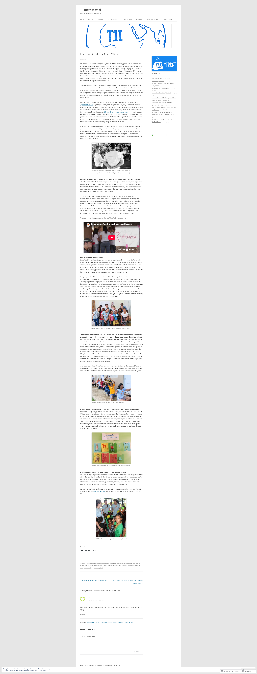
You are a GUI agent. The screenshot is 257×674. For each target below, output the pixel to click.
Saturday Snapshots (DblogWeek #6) (163, 83)
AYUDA (97, 563)
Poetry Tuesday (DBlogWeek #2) (161, 93)
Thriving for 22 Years (158, 119)
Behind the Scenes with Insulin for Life (93, 580)
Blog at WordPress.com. (87, 665)
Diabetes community (96, 565)
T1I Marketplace (127, 19)
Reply (82, 614)
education (118, 565)
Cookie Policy (41, 670)
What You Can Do (152, 19)
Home (82, 19)
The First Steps (156, 122)
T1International (90, 9)
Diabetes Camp (105, 563)
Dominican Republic (109, 565)
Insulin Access (114, 563)
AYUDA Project (167, 19)
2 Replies (83, 59)
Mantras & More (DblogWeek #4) (161, 88)
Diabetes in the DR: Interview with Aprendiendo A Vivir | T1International (110, 622)
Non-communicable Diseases (128, 563)
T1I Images (139, 19)
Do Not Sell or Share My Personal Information (107, 665)
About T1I (101, 19)
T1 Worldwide (112, 19)
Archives (90, 19)
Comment (136, 651)
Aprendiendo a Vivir (86, 105)
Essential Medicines (128, 565)
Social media (87, 568)
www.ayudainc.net (99, 491)
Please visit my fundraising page (116, 112)
